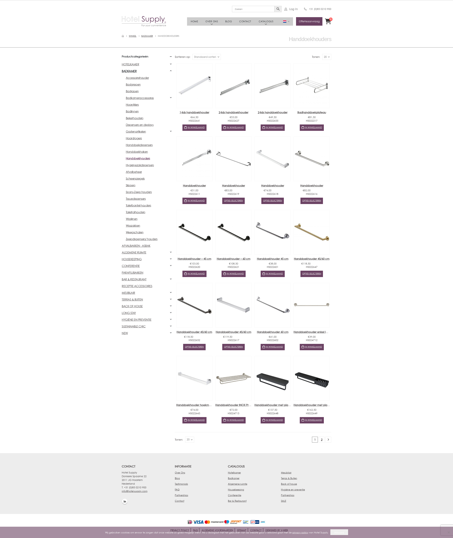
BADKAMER (129, 71)
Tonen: (316, 57)
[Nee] (448, 532)
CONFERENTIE (131, 266)
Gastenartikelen (136, 131)
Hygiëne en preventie (293, 489)
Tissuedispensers (136, 198)
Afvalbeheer (134, 172)
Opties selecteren (233, 200)
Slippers (130, 185)
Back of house (289, 483)
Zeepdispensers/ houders (141, 239)
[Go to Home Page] (123, 36)
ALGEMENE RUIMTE (134, 252)
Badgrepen (133, 84)
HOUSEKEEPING (132, 259)
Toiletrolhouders (135, 212)
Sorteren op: (183, 57)
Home (194, 21)
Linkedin (124, 501)
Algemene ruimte (237, 483)
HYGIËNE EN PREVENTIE (136, 319)
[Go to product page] (194, 86)
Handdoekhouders (138, 158)
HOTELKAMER (130, 64)
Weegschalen (135, 232)
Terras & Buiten (289, 478)
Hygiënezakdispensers (140, 165)
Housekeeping (236, 489)
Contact (245, 21)
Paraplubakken (132, 272)
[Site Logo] (144, 21)
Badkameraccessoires (140, 98)
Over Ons (180, 472)
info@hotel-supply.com (134, 491)
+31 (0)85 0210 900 (320, 8)
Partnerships (181, 495)
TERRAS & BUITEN (132, 299)
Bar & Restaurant (237, 500)
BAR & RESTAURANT (134, 279)
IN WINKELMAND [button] (196, 127)
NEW (125, 333)
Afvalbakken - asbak (136, 246)
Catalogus (266, 21)
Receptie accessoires (137, 286)
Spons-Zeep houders (139, 192)
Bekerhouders (134, 118)
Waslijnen (131, 219)
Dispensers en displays (139, 125)
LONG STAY (129, 313)
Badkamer (233, 478)
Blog (228, 21)
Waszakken (133, 225)
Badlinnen (132, 111)
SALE (283, 500)
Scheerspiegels (135, 178)
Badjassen (132, 91)
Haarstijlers (132, 104)
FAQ (177, 489)
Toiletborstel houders (138, 205)
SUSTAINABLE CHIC (133, 326)
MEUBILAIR (128, 293)
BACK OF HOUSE (132, 306)
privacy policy (300, 532)
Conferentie (234, 495)
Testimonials (181, 483)
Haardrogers (134, 138)
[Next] (328, 440)
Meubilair (286, 472)
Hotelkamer (234, 472)
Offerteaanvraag (309, 21)
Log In (293, 9)
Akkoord (339, 532)
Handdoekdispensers (139, 145)
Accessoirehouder (137, 78)
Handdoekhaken (137, 151)
